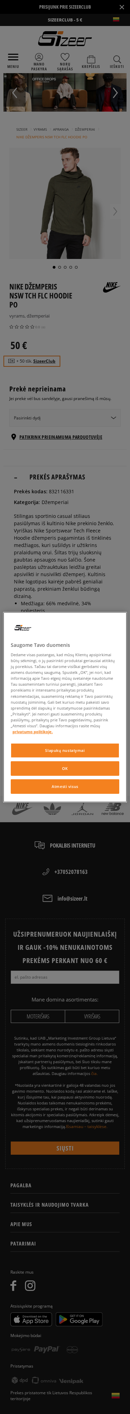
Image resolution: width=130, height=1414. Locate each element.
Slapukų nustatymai (65, 750)
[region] (65, 706)
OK (65, 768)
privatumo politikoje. (32, 731)
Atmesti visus (65, 786)
